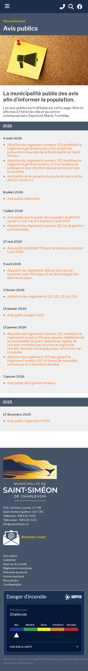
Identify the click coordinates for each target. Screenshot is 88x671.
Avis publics (10, 555)
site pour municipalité (61, 659)
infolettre (21, 663)
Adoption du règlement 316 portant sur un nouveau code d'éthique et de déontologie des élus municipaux (43, 274)
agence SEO (25, 659)
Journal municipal (13, 576)
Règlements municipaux (17, 568)
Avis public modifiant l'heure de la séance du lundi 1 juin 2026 (45, 250)
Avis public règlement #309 (28, 421)
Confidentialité (12, 584)
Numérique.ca (10, 659)
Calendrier (9, 560)
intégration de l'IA (41, 659)
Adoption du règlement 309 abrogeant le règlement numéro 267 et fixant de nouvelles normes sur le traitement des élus (42, 360)
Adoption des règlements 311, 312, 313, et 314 (42, 296)
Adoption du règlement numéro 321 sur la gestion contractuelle (45, 227)
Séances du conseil (14, 564)
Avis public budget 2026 (25, 315)
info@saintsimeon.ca (16, 524)
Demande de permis (15, 572)
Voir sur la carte (21, 647)
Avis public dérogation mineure (31, 383)
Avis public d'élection (23, 199)
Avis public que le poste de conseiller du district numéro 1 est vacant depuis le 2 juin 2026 (43, 219)
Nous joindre (10, 580)
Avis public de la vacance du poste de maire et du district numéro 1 (44, 178)
